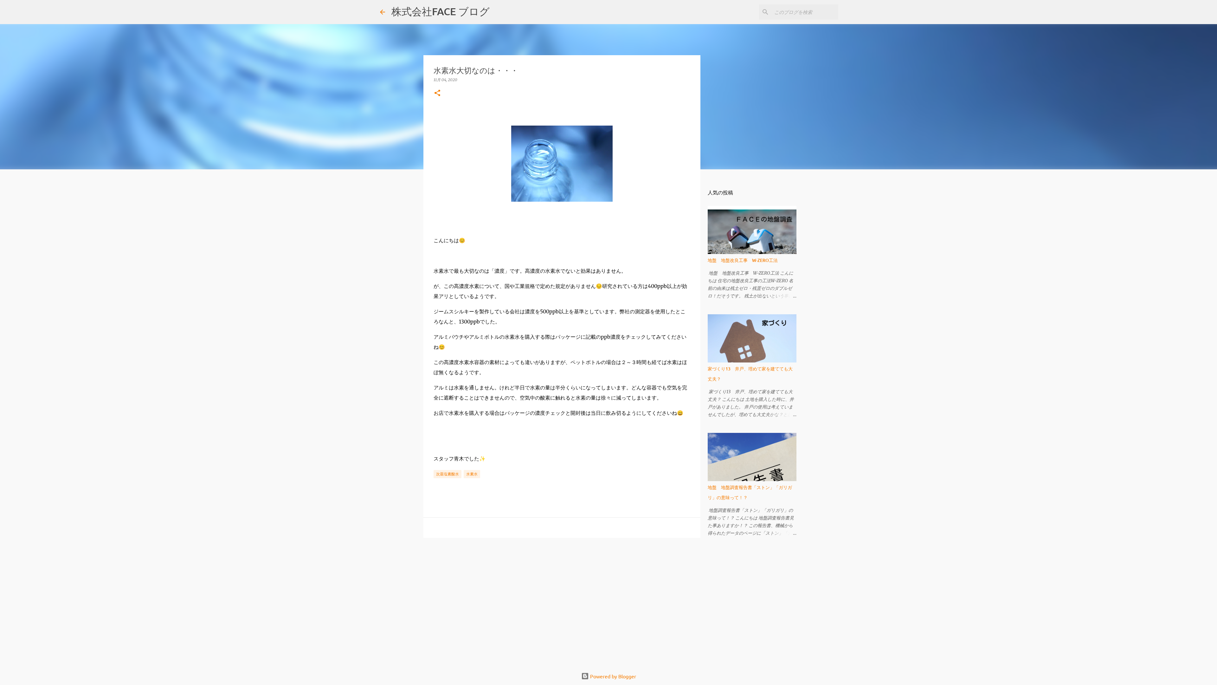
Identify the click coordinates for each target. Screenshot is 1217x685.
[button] (437, 93)
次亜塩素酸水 (447, 474)
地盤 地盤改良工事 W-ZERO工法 (743, 260)
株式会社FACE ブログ (440, 11)
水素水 (472, 474)
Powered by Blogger (612, 676)
